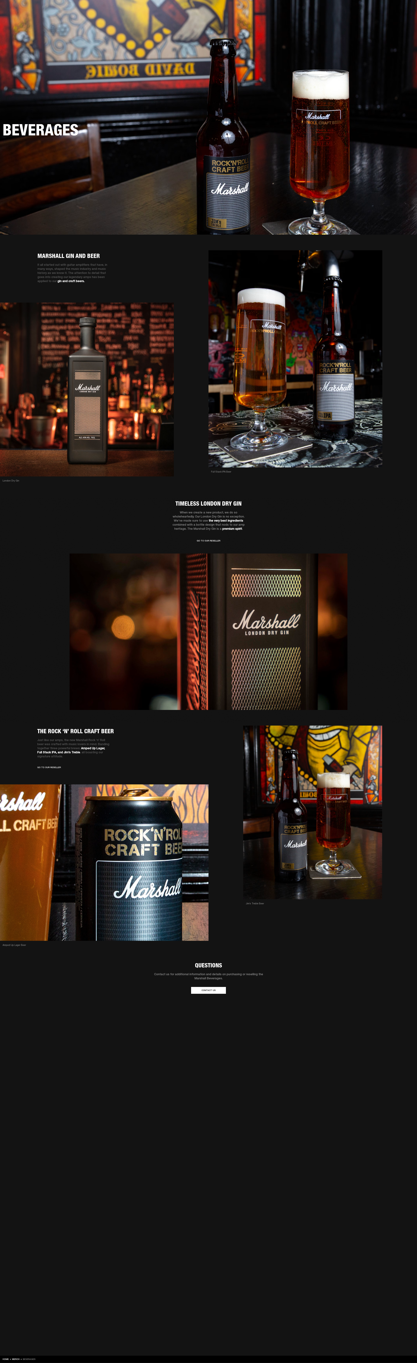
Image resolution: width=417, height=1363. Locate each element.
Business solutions (352, 7)
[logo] (13, 13)
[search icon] (393, 15)
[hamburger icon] (408, 15)
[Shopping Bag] (403, 15)
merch (16, 1359)
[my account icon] (398, 15)
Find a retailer (387, 7)
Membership (371, 7)
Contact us (208, 990)
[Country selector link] (408, 7)
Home (6, 1359)
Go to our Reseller (208, 541)
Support (384, 15)
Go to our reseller (49, 767)
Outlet (400, 7)
